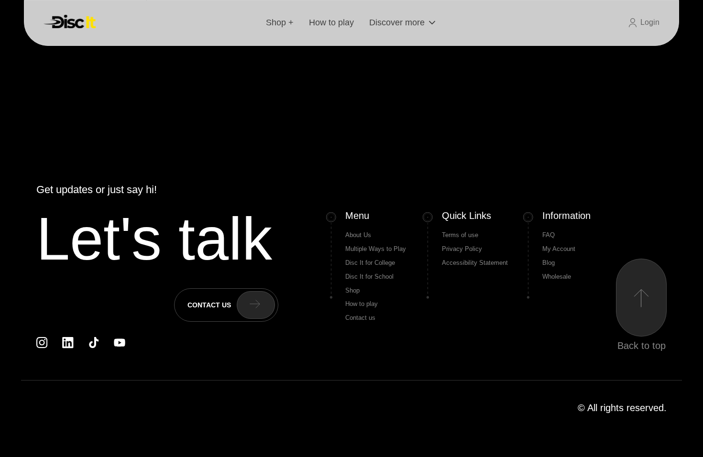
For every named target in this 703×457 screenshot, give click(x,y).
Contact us (360, 317)
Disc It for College (370, 262)
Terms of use (460, 235)
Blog (548, 262)
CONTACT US (209, 305)
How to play (331, 22)
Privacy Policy (462, 248)
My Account (558, 248)
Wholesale (556, 276)
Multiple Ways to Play (375, 248)
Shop (352, 290)
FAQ (548, 235)
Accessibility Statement (475, 262)
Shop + (280, 22)
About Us (358, 235)
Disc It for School (369, 276)
